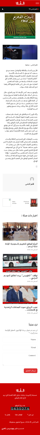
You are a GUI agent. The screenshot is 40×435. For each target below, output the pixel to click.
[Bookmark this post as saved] (36, 166)
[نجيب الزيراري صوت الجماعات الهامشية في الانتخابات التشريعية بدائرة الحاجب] (20, 295)
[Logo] (20, 5)
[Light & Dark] (2, 9)
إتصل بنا (7, 415)
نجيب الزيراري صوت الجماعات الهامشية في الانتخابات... (20, 308)
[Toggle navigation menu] (37, 3)
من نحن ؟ (30, 415)
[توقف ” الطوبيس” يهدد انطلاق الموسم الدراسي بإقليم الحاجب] (20, 263)
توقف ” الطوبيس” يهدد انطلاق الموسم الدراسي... (20, 277)
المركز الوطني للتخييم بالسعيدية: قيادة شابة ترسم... (21, 245)
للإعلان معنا (18, 415)
